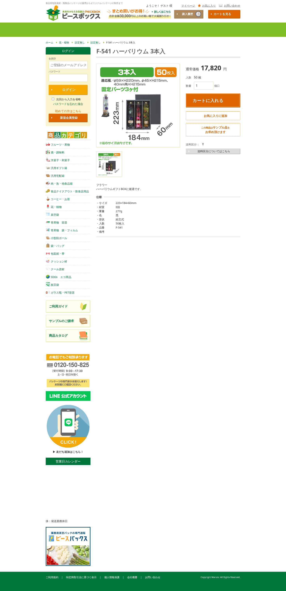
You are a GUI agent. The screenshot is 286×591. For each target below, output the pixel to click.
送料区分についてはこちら (213, 151)
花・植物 (56, 207)
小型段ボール (59, 238)
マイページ (188, 5)
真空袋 (55, 214)
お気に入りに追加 (215, 116)
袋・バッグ (57, 246)
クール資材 (57, 269)
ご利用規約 (52, 577)
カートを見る (222, 14)
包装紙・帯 (57, 253)
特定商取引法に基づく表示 (81, 577)
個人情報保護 (111, 577)
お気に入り (209, 5)
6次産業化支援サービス (187, 30)
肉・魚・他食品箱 (62, 183)
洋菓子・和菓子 (60, 160)
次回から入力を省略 (68, 99)
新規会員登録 (69, 118)
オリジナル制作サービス (149, 30)
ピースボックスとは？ (77, 30)
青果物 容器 (59, 222)
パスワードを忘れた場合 (68, 104)
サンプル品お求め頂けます (215, 129)
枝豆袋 (55, 285)
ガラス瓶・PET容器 (63, 292)
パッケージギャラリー (223, 30)
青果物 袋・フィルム (64, 230)
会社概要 (132, 577)
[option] (138, 105)
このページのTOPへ (276, 583)
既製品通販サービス (113, 30)
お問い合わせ (232, 5)
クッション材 (59, 261)
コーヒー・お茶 (60, 199)
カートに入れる (208, 100)
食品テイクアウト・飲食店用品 (70, 191)
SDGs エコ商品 (61, 277)
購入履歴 (187, 14)
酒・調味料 (57, 152)
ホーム (52, 30)
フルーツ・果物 (60, 144)
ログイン (68, 89)
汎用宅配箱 (57, 176)
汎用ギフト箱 (59, 168)
